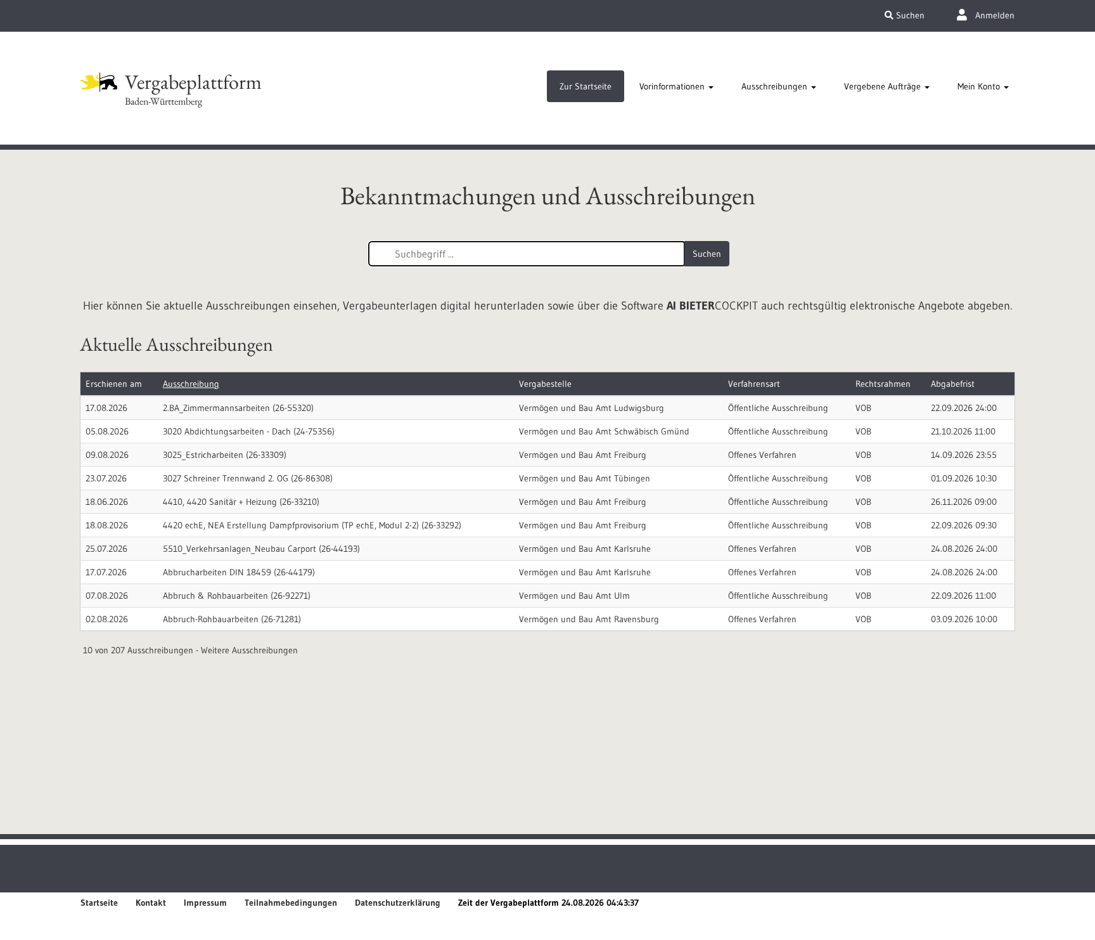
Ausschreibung (191, 383)
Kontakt (151, 902)
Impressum (205, 902)
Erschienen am (114, 383)
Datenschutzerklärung (397, 902)
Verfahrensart (754, 383)
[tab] (585, 86)
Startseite (99, 902)
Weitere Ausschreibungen (249, 650)
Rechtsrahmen (883, 383)
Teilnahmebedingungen (291, 902)
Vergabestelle (545, 383)
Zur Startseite (586, 86)
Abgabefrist (953, 383)
